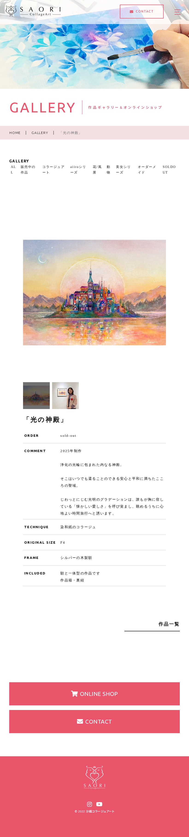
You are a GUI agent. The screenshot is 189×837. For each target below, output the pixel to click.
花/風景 (97, 169)
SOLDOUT (169, 169)
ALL (13, 169)
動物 (108, 169)
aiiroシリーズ (78, 169)
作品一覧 (169, 623)
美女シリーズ (123, 169)
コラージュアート (53, 169)
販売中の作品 (28, 169)
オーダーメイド (147, 169)
